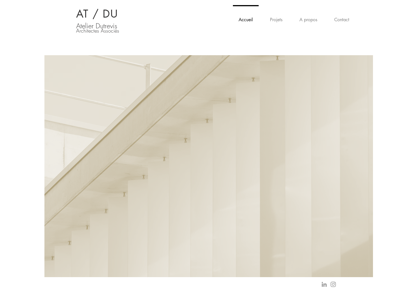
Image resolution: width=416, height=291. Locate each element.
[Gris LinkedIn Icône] (324, 284)
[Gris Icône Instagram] (333, 284)
